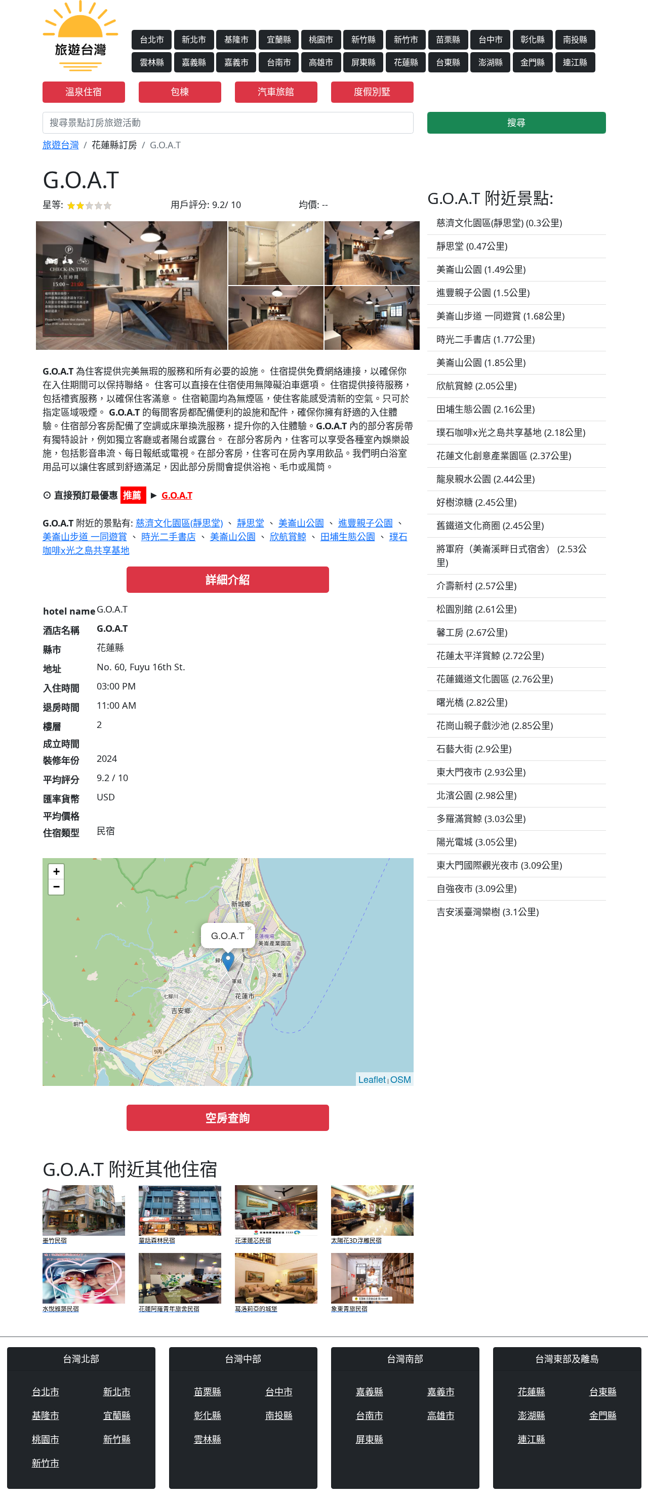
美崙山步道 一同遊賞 (85, 537)
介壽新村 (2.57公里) (476, 586)
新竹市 (406, 39)
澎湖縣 (490, 62)
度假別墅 (372, 92)
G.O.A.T (176, 495)
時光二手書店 (168, 537)
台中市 (490, 39)
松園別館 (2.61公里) (476, 609)
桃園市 (321, 39)
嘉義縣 (194, 62)
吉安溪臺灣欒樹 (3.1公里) (487, 912)
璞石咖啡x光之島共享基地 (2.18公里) (510, 432)
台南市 (279, 62)
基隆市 (236, 39)
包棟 (180, 92)
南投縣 (575, 39)
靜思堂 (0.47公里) (471, 246)
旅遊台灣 (61, 145)
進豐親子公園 (365, 523)
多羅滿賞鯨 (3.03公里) (480, 819)
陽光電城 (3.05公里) (476, 842)
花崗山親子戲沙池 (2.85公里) (494, 725)
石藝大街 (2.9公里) (473, 749)
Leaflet (372, 1078)
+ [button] (56, 871)
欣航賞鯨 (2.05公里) (476, 386)
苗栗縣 (448, 39)
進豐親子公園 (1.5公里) (483, 293)
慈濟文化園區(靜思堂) (179, 523)
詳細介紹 (228, 579)
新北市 (194, 39)
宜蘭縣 (279, 39)
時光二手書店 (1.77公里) (485, 339)
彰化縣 (532, 39)
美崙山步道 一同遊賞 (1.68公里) (500, 316)
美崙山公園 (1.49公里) (480, 269)
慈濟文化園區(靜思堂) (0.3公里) (499, 223)
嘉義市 (236, 62)
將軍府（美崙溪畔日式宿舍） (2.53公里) (511, 556)
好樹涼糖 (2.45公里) (476, 502)
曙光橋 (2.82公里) (471, 702)
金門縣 (532, 62)
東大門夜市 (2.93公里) (480, 772)
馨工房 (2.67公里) (471, 632)
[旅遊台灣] (80, 34)
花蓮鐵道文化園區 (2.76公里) (494, 679)
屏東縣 (363, 62)
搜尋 (516, 122)
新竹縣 (363, 39)
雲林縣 (152, 62)
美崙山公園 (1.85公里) (480, 362)
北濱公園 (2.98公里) (476, 795)
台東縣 (448, 62)
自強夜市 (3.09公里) (476, 888)
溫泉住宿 (83, 92)
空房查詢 (228, 1117)
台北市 (152, 39)
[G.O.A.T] (131, 285)
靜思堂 (250, 523)
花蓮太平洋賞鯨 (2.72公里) (490, 656)
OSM (400, 1078)
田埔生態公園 (347, 537)
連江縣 (575, 62)
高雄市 (321, 62)
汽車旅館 (276, 92)
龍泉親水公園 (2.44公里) (485, 479)
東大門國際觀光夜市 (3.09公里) (499, 865)
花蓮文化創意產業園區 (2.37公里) (503, 456)
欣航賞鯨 (288, 537)
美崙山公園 (301, 523)
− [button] (56, 886)
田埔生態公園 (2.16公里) (485, 409)
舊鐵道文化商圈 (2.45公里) (490, 525)
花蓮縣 (406, 62)
